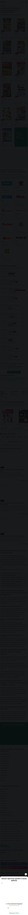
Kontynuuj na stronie (14, 913)
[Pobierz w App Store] (14, 909)
